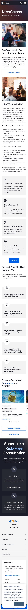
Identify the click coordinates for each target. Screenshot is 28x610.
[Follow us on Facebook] (17, 527)
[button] (9, 421)
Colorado (7, 579)
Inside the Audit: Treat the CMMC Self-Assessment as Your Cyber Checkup (12, 415)
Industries (5, 539)
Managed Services (7, 534)
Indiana (18, 582)
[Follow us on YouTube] (10, 527)
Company (4, 549)
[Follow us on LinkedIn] (14, 527)
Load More (14, 260)
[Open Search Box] (21, 3)
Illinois (6, 582)
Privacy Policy (18, 600)
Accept (18, 604)
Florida (18, 579)
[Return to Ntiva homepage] (14, 521)
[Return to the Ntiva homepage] (5, 3)
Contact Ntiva (6, 554)
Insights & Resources (8, 544)
